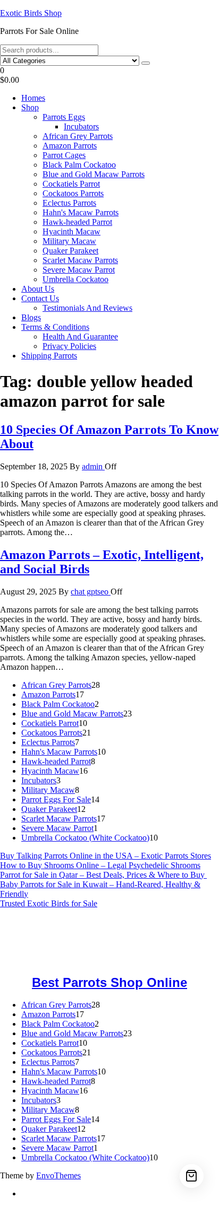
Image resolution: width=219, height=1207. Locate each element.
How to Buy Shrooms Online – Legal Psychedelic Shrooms (100, 865)
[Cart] (192, 1176)
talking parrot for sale (85, 950)
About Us (37, 288)
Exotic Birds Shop (31, 13)
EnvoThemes (58, 1175)
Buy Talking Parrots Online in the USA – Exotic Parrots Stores (105, 855)
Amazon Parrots (70, 145)
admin (93, 466)
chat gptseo (91, 591)
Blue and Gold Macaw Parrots (94, 174)
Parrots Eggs (64, 116)
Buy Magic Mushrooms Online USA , (64, 921)
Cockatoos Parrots (73, 193)
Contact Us (40, 298)
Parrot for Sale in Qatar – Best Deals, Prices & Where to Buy (103, 874)
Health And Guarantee (80, 336)
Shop (30, 107)
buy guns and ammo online (45, 959)
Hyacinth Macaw (71, 231)
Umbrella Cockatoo (75, 279)
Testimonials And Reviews (87, 307)
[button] (109, 75)
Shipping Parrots (49, 355)
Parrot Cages (64, 155)
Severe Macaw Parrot (79, 269)
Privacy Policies (69, 346)
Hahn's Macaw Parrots (81, 212)
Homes (33, 97)
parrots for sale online (88, 940)
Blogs (31, 317)
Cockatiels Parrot (71, 183)
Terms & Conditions (55, 326)
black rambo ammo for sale (170, 950)
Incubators (81, 126)
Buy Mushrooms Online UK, (65, 930)
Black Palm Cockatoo (79, 164)
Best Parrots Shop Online (109, 982)
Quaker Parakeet (70, 250)
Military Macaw (69, 241)
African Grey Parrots (78, 136)
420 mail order (140, 930)
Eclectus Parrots (69, 202)
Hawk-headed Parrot (77, 221)
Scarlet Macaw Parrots (80, 260)
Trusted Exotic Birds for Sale (48, 903)
